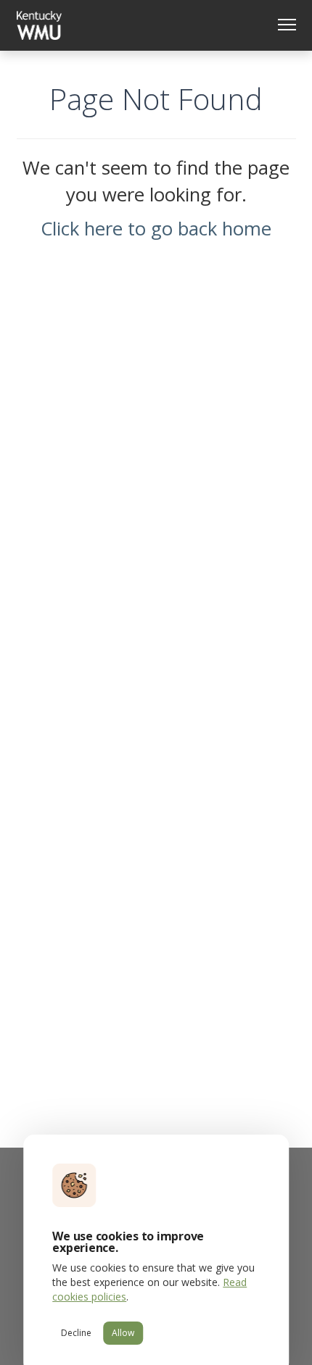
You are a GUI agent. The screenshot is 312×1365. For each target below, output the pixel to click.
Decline (76, 1333)
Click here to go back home (156, 228)
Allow (123, 1333)
